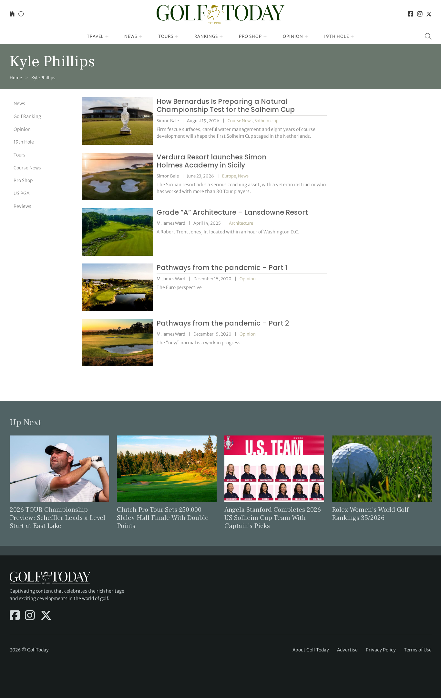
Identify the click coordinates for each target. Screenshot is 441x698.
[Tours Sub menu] (177, 36)
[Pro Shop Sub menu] (265, 36)
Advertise (347, 650)
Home (16, 78)
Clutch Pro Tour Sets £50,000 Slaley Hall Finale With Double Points (163, 517)
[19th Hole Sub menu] (352, 36)
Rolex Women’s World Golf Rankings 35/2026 (370, 513)
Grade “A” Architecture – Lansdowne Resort (232, 212)
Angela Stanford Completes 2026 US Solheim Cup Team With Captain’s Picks (272, 517)
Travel (95, 36)
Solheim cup (266, 120)
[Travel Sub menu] (107, 36)
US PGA (21, 193)
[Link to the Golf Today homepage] (12, 14)
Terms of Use (418, 650)
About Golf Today (310, 650)
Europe (229, 176)
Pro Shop (250, 36)
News (130, 36)
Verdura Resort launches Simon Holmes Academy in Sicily (211, 161)
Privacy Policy (381, 650)
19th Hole (336, 36)
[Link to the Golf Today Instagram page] (420, 14)
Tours (165, 36)
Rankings (206, 36)
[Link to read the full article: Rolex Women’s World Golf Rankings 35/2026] (381, 468)
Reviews (22, 206)
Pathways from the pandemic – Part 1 (222, 267)
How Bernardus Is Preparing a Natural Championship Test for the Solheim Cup (226, 105)
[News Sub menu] (140, 36)
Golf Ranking (27, 116)
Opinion (293, 36)
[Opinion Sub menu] (306, 36)
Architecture (241, 223)
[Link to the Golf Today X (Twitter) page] (429, 14)
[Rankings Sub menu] (221, 36)
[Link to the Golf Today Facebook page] (411, 14)
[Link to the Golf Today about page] (21, 14)
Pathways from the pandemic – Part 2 (223, 323)
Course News (27, 167)
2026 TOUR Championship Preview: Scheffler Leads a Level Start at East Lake (57, 517)
